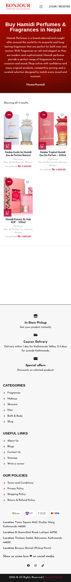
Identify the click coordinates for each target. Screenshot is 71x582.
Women (53, 165)
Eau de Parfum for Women (18, 162)
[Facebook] (28, 565)
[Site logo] (18, 6)
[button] (7, 146)
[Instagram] (35, 565)
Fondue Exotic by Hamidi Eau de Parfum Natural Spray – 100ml (18, 155)
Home (30, 84)
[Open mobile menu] (41, 6)
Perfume (18, 159)
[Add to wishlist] (27, 115)
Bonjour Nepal (53, 577)
